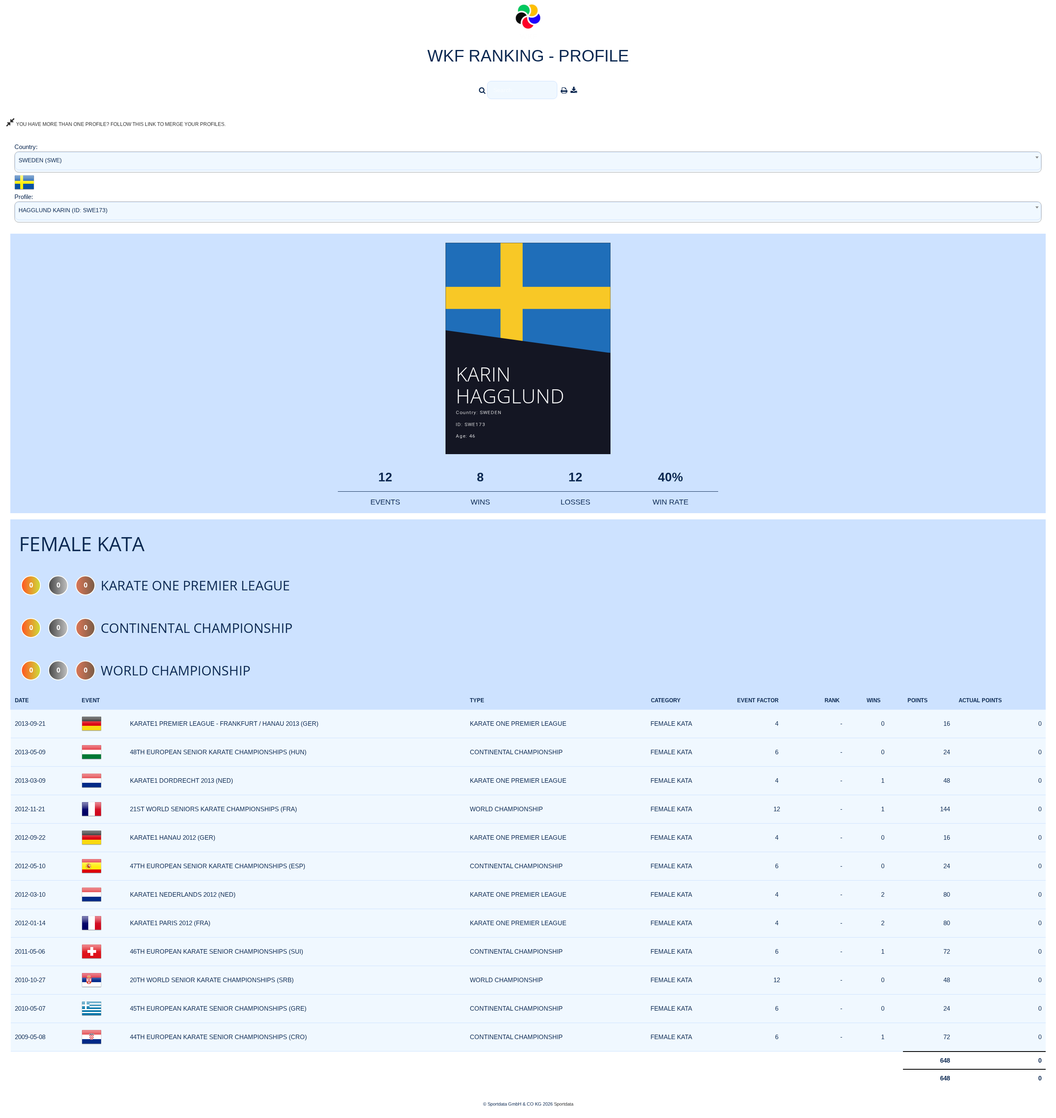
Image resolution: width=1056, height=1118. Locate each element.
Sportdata (563, 1103)
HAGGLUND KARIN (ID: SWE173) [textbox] (63, 210)
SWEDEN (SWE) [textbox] (40, 160)
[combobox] (528, 162)
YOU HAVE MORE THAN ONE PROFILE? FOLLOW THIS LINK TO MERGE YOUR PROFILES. (120, 124)
